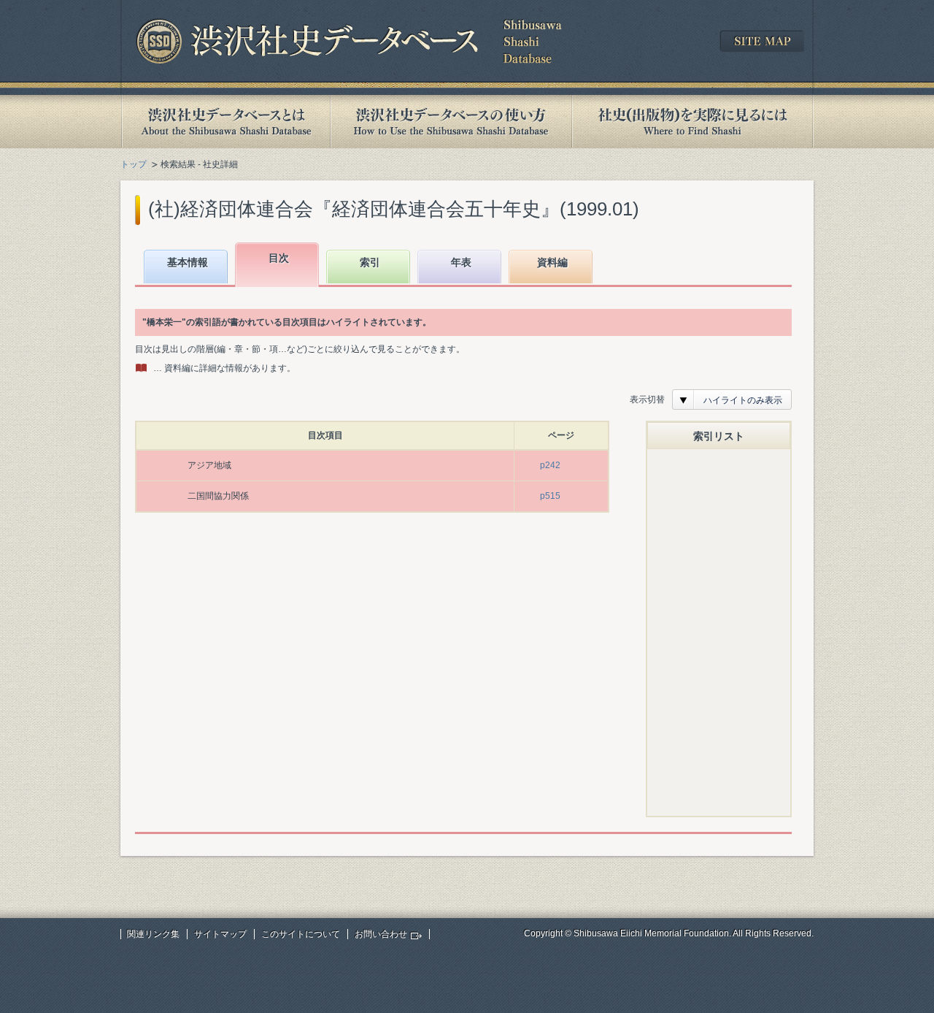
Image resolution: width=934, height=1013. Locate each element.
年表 (461, 262)
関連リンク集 (153, 934)
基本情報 (187, 262)
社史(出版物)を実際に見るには (692, 121)
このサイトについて (300, 934)
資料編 (552, 262)
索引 (370, 262)
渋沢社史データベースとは (225, 121)
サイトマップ (220, 934)
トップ (133, 164)
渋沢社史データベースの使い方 (451, 121)
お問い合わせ (381, 934)
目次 (279, 258)
